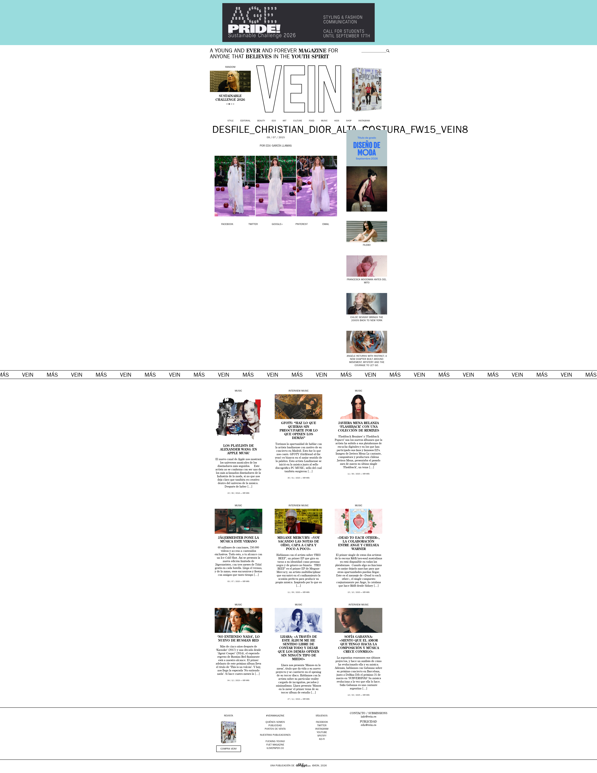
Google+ (5, 771)
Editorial (245, 121)
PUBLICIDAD (275, 726)
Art (284, 121)
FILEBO (367, 245)
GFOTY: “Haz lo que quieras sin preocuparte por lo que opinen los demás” (299, 431)
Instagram (364, 121)
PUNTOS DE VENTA (275, 729)
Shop (349, 121)
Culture (297, 121)
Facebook (322, 722)
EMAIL (325, 224)
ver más (246, 493)
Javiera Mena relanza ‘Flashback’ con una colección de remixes (358, 427)
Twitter (321, 726)
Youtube (322, 732)
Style (230, 121)
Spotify (321, 736)
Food (311, 121)
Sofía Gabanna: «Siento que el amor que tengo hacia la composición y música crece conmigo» (358, 644)
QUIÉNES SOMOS (275, 722)
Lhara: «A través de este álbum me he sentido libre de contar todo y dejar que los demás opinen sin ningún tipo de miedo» (298, 648)
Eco (274, 121)
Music (324, 121)
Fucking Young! (275, 741)
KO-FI (322, 739)
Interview (295, 391)
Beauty (261, 121)
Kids (336, 121)
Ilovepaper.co (275, 748)
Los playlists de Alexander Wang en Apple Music (238, 449)
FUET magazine (275, 745)
